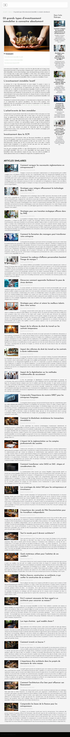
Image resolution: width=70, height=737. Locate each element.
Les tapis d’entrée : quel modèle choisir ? (37, 621)
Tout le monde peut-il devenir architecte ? (37, 533)
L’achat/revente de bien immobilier (14, 60)
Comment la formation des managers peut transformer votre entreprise (59, 107)
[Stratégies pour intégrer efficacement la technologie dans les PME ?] (59, 48)
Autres (10, 12)
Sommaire (9, 54)
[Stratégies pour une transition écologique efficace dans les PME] (59, 74)
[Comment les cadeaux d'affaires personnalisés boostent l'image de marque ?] (59, 123)
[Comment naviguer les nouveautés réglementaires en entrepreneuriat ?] (59, 23)
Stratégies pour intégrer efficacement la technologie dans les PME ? (59, 56)
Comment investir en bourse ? (32, 642)
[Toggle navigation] (5, 5)
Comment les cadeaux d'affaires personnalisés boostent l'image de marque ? (59, 131)
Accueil (5, 12)
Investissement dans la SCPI (12, 63)
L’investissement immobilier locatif (14, 57)
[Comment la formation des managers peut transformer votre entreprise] (59, 98)
